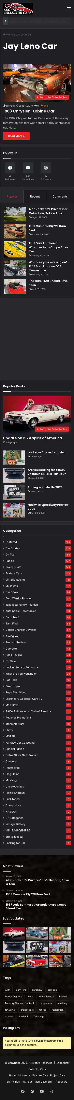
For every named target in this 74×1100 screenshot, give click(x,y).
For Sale (11, 661)
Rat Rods (11, 679)
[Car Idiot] (37, 961)
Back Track (13, 617)
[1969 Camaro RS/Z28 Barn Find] (15, 231)
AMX (7, 989)
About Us (61, 1081)
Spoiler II (23, 1016)
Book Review (14, 654)
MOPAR (10, 736)
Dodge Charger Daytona (21, 629)
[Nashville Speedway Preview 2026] (14, 510)
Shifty (9, 730)
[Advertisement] (37, 337)
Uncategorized (15, 786)
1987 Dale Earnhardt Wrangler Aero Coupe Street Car (49, 247)
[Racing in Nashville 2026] (14, 492)
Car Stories (13, 548)
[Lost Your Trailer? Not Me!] (14, 457)
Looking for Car (15, 842)
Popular (12, 196)
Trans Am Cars (15, 723)
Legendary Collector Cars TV (24, 698)
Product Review (16, 642)
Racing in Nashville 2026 (25, 21)
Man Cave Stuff (44, 1081)
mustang (62, 1003)
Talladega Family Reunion (22, 604)
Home (10, 34)
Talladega (38, 1016)
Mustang (11, 780)
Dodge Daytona (13, 996)
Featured (11, 542)
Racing (10, 560)
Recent (35, 196)
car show (37, 989)
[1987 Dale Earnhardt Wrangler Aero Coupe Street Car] (15, 249)
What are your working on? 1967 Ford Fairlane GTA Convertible (48, 266)
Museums (12, 585)
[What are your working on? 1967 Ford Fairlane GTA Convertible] (15, 268)
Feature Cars (14, 573)
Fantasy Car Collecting (20, 742)
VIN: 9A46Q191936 (18, 830)
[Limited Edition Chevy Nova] (37, 933)
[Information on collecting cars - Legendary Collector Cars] (18, 8)
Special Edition (15, 748)
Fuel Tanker (13, 799)
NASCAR (11, 811)
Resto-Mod (13, 767)
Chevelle (11, 761)
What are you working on (21, 673)
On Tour (11, 554)
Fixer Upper (13, 686)
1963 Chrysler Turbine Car (29, 111)
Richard (10, 105)
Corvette (11, 648)
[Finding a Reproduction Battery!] (14, 961)
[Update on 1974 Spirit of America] (14, 933)
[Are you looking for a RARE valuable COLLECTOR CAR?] (14, 475)
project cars (27, 1009)
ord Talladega (14, 836)
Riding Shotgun (15, 792)
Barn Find (12, 623)
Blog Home (12, 774)
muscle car (46, 1003)
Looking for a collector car (22, 667)
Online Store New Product (22, 755)
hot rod (63, 996)
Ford (30, 996)
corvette (52, 989)
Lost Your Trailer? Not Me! (46, 452)
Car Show (12, 592)
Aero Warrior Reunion (19, 598)
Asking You (12, 636)
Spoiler (9, 1016)
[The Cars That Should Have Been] (15, 286)
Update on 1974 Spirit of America (32, 438)
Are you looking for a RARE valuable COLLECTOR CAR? (47, 472)
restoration (58, 1009)
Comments (60, 196)
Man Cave (12, 705)
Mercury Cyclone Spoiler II (19, 1003)
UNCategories (14, 817)
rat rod (42, 1009)
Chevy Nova (13, 805)
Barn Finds (13, 1081)
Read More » (16, 136)
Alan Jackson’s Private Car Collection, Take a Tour (48, 211)
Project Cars (13, 567)
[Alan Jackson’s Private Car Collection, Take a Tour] (15, 214)
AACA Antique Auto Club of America (28, 711)
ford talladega (46, 996)
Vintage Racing (15, 579)
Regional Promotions (19, 717)
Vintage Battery (15, 824)
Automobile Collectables (21, 611)
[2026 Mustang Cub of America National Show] (60, 961)
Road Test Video (16, 692)
